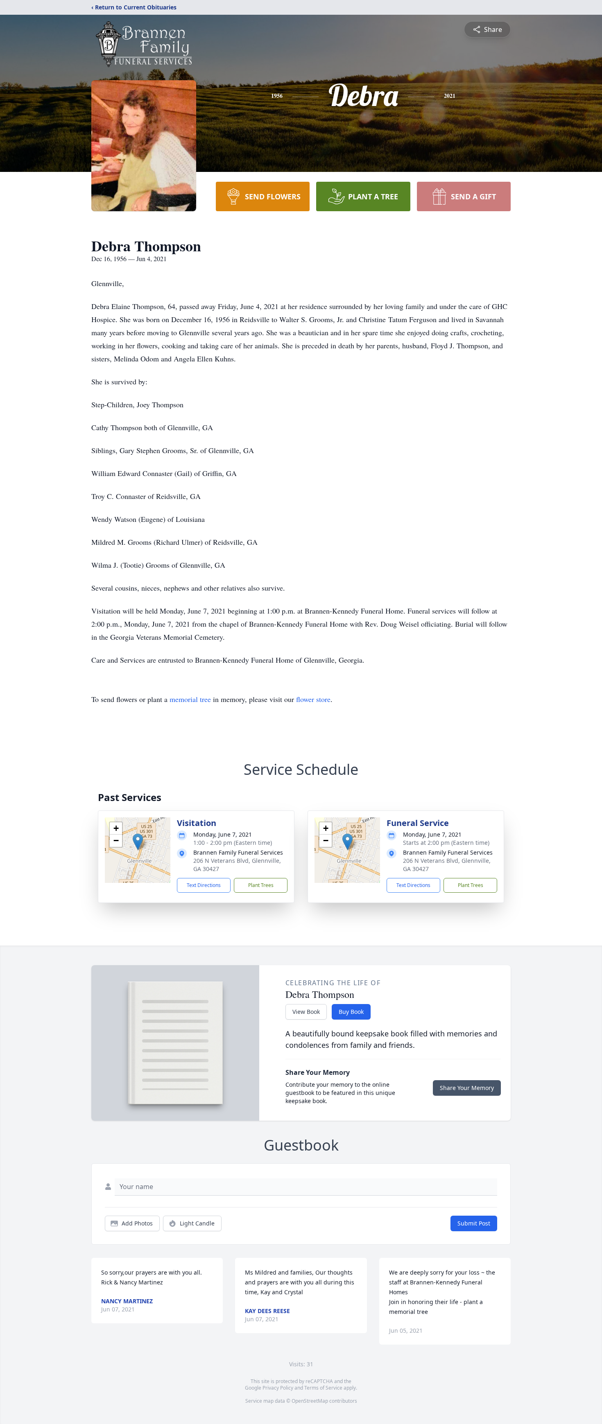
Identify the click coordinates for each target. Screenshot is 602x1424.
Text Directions (204, 885)
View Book (306, 1012)
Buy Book (351, 1012)
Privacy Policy (278, 1387)
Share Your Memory (467, 1088)
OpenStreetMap (310, 1400)
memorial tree (190, 699)
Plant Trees (261, 885)
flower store (313, 699)
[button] (138, 841)
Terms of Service (323, 1387)
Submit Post (473, 1223)
